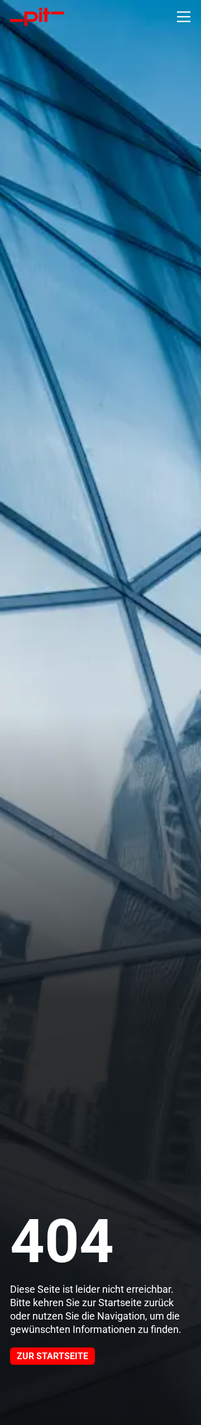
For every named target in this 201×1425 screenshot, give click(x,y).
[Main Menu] (184, 17)
